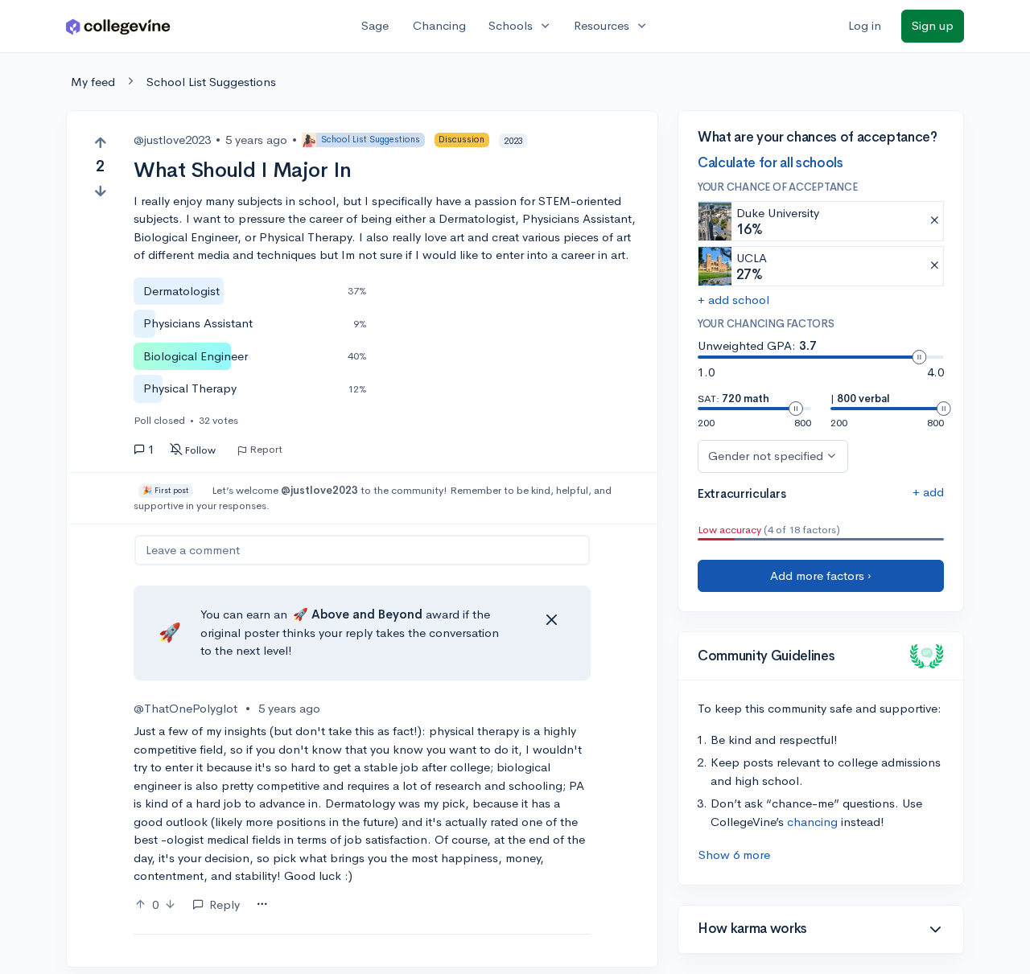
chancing (812, 821)
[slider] (919, 357)
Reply (224, 904)
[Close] (551, 620)
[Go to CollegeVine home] (118, 26)
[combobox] (262, 905)
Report (265, 449)
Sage (375, 25)
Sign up (933, 25)
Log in (864, 25)
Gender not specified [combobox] (765, 455)
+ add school (733, 299)
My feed (93, 81)
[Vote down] (100, 191)
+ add (928, 491)
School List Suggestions (211, 81)
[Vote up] (100, 142)
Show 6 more (734, 854)
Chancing (439, 25)
